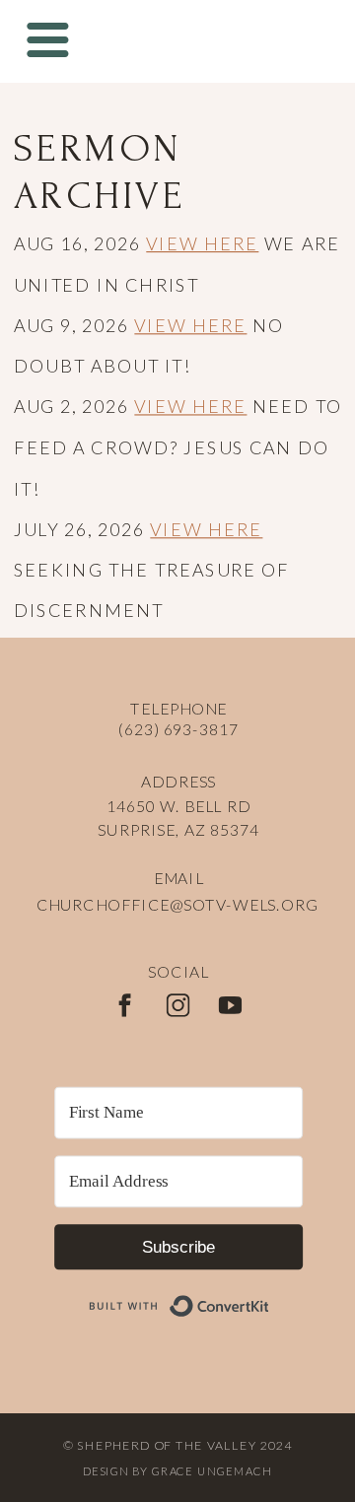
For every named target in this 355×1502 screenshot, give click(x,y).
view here (202, 936)
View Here (202, 243)
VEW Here (196, 855)
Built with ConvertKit (269, 1295)
